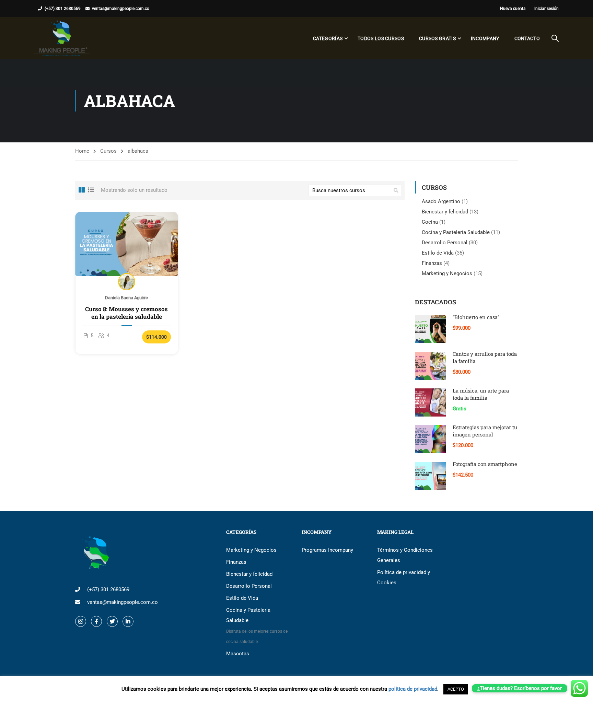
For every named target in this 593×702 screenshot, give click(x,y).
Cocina (430, 222)
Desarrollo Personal (444, 242)
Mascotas (237, 654)
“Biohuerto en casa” (476, 317)
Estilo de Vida (438, 253)
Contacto (527, 38)
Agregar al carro (126, 244)
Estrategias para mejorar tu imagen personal (485, 431)
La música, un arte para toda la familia (481, 394)
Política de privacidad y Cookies (403, 577)
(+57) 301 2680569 (63, 8)
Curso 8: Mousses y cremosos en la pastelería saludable (126, 312)
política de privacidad (412, 689)
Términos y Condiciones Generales (405, 555)
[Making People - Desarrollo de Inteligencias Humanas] (62, 38)
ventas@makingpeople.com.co (120, 8)
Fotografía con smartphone (485, 463)
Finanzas (432, 263)
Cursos (108, 151)
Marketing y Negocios (447, 273)
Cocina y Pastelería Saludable (456, 232)
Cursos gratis (437, 38)
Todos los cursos (381, 38)
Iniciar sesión (546, 8)
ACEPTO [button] (455, 689)
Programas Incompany (327, 550)
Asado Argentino (441, 201)
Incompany (485, 38)
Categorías (327, 38)
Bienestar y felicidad (445, 212)
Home (82, 151)
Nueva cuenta (513, 8)
